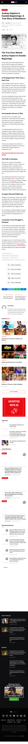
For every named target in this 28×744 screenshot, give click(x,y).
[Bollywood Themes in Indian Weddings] (14, 374)
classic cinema (5, 257)
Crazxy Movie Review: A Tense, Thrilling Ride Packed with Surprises (20, 298)
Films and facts (5, 6)
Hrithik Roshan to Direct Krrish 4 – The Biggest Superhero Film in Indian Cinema (18, 621)
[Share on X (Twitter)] (10, 30)
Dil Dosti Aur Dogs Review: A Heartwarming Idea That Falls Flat (17, 639)
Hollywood (13, 180)
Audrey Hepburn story (7, 253)
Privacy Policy (11, 720)
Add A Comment (14, 391)
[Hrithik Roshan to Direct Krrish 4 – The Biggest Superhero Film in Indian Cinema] (5, 620)
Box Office (4, 478)
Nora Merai (8, 23)
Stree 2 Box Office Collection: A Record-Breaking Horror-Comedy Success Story (14, 494)
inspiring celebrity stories (7, 259)
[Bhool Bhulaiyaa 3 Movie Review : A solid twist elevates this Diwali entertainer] (5, 559)
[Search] (26, 2)
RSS (14, 722)
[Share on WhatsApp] (12, 30)
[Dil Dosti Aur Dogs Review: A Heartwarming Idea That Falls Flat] (5, 639)
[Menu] (2, 2)
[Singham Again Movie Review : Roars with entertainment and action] (5, 551)
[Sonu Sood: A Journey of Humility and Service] (14, 328)
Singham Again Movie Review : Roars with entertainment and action (17, 551)
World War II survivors (20, 259)
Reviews (4, 453)
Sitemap (19, 722)
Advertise (9, 722)
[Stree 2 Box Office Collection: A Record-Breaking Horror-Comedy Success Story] (14, 484)
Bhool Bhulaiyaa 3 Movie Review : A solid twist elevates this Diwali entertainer (18, 560)
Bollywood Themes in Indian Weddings (12, 384)
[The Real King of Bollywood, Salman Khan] (5, 426)
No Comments (19, 25)
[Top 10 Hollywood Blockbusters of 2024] (5, 442)
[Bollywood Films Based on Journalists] (14, 352)
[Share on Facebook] (7, 30)
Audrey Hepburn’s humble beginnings (10, 255)
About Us (3, 720)
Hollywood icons (13, 257)
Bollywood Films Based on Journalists (12, 362)
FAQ (24, 720)
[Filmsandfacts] (14, 2)
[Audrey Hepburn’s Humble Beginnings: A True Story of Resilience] (14, 41)
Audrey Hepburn (20, 243)
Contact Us (19, 720)
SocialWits (21, 736)
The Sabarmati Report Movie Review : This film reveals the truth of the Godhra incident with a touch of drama (15, 517)
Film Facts (4, 9)
